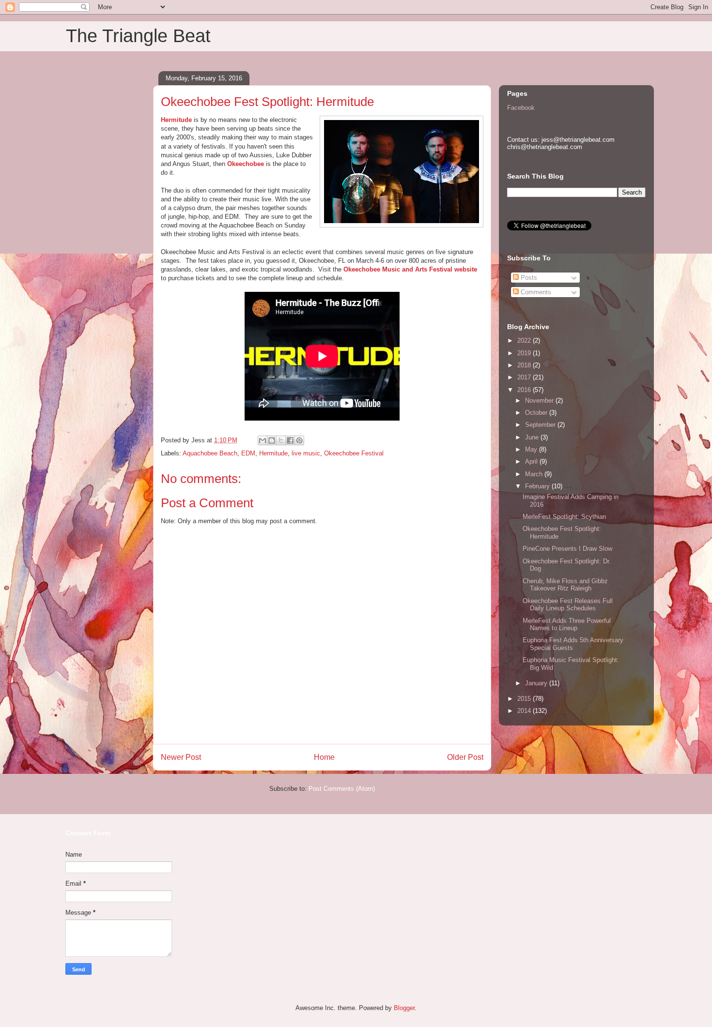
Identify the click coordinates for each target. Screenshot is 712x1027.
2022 (525, 340)
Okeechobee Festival (354, 453)
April (532, 461)
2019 (525, 353)
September (541, 424)
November (540, 400)
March (534, 474)
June (533, 437)
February (538, 486)
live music (306, 453)
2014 (525, 710)
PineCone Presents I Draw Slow (567, 548)
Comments (535, 292)
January (537, 683)
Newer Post (181, 757)
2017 (525, 377)
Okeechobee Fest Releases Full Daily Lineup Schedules (568, 604)
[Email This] (262, 440)
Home (324, 757)
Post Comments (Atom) (342, 788)
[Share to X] (281, 440)
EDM (248, 453)
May (532, 449)
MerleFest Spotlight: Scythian (564, 516)
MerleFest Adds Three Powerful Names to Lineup (567, 624)
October (537, 412)
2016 (525, 389)
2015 (525, 698)
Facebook (521, 107)
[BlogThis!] (272, 440)
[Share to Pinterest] (299, 440)
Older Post (465, 757)
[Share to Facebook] (290, 440)
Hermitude (176, 119)
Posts (528, 277)
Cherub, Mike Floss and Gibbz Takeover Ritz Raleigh (565, 584)
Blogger (404, 1008)
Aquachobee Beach (210, 453)
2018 (525, 365)
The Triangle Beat (138, 36)
